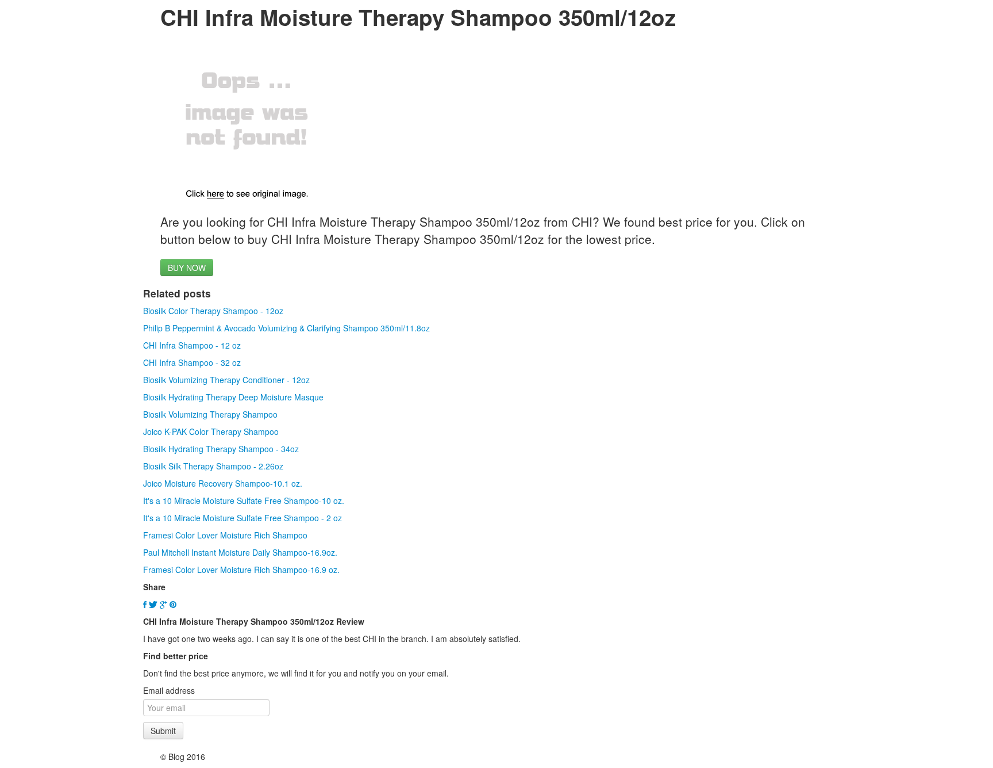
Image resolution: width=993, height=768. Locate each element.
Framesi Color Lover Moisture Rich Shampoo (225, 535)
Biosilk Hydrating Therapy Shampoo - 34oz (221, 448)
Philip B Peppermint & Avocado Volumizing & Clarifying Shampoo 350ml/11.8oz (286, 328)
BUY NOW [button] (187, 267)
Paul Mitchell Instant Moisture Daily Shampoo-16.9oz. (240, 552)
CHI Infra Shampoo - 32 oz (192, 362)
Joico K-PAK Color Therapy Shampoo (211, 431)
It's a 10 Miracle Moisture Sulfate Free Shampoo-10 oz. (243, 500)
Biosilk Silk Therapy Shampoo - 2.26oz (213, 466)
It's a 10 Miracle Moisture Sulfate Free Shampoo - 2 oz (242, 518)
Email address (169, 690)
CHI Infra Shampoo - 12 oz (192, 345)
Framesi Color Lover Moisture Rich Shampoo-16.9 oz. (241, 569)
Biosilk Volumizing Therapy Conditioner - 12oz (226, 379)
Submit (163, 730)
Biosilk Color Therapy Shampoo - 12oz (213, 310)
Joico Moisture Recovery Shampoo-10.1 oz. (222, 483)
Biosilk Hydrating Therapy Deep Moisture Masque (233, 397)
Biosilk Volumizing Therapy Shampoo (210, 414)
